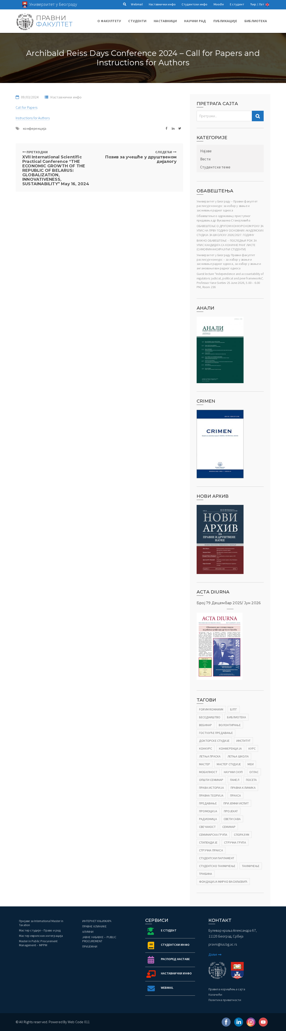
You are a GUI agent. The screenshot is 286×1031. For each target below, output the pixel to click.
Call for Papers (26, 107)
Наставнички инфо (162, 4)
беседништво (209, 717)
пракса (235, 795)
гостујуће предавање (216, 733)
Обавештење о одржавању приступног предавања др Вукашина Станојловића (224, 218)
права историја (211, 788)
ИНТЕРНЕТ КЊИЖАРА (96, 921)
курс (252, 748)
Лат (261, 4)
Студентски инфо (194, 4)
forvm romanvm (211, 709)
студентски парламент (216, 858)
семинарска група (213, 835)
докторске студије (214, 741)
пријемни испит (236, 803)
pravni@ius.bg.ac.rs (222, 944)
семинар (229, 827)
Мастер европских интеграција (41, 936)
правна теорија (211, 795)
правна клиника (243, 788)
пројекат (231, 811)
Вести (205, 159)
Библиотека (255, 21)
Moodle (219, 4)
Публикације (225, 21)
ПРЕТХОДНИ (55, 168)
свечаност (207, 827)
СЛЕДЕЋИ (141, 157)
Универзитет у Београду (53, 4)
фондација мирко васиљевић (223, 882)
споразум (241, 835)
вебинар (205, 725)
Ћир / (254, 4)
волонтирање (230, 725)
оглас (254, 772)
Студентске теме (215, 167)
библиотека (236, 717)
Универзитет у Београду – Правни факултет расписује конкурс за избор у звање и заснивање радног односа (227, 205)
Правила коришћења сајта (226, 989)
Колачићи (215, 995)
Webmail (137, 4)
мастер (204, 764)
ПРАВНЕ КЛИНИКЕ (94, 926)
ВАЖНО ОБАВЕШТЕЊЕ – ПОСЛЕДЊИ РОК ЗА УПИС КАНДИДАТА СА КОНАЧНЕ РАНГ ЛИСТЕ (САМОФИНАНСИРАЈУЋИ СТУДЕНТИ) (227, 244)
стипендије (208, 842)
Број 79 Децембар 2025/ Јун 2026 (229, 603)
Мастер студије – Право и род (40, 930)
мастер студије (229, 764)
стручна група (235, 842)
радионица (208, 819)
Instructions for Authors (33, 118)
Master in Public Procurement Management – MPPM (38, 943)
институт (243, 741)
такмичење (250, 866)
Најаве (206, 151)
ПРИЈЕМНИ (89, 946)
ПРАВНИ (54, 21)
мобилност (208, 772)
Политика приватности (224, 1000)
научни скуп (233, 772)
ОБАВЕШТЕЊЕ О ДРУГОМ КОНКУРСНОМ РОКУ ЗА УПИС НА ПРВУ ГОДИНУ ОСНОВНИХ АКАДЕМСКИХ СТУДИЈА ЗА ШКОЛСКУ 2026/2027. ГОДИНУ (230, 230)
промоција (208, 811)
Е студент (237, 4)
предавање (208, 803)
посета (251, 780)
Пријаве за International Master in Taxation (41, 923)
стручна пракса (211, 850)
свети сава (232, 819)
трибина (205, 874)
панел (234, 780)
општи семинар (211, 780)
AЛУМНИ (88, 932)
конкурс (205, 748)
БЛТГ (233, 709)
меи (251, 764)
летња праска (210, 756)
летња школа (238, 756)
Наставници (165, 21)
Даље (212, 954)
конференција (34, 128)
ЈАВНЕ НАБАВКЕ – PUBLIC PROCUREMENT (99, 939)
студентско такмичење (217, 866)
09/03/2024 (29, 97)
